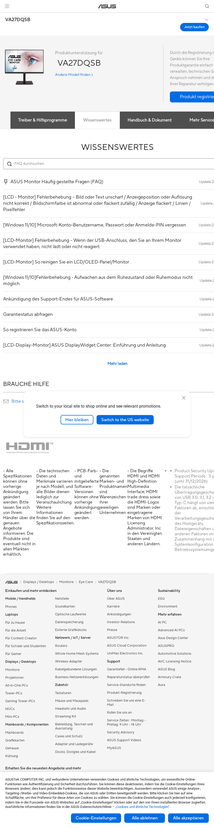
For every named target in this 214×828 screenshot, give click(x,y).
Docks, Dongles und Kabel (75, 752)
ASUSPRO (166, 646)
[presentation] (6, 401)
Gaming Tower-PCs (20, 701)
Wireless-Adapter (68, 661)
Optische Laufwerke (70, 614)
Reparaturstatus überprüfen (128, 677)
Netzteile (62, 599)
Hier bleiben (77, 419)
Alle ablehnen (145, 818)
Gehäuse (12, 748)
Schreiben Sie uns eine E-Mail (126, 702)
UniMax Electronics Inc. (125, 653)
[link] (107, 6)
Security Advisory (120, 732)
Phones (11, 607)
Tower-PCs (13, 693)
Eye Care (86, 582)
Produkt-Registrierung (124, 693)
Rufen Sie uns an (119, 712)
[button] (7, 6)
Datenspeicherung (69, 622)
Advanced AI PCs (171, 630)
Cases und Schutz (68, 736)
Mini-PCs (12, 717)
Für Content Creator (21, 638)
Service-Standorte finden (126, 685)
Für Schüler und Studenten (25, 646)
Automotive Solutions (174, 654)
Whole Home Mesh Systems (77, 654)
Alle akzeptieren (188, 818)
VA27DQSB (17, 20)
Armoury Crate (169, 677)
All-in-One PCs (16, 685)
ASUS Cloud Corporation (126, 645)
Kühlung (11, 756)
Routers (61, 646)
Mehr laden (118, 363)
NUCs (10, 709)
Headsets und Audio (70, 709)
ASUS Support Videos (124, 740)
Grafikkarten (15, 740)
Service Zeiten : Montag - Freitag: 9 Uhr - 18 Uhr (126, 722)
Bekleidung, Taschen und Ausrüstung (74, 726)
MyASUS (114, 748)
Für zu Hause (15, 623)
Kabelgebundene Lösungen (76, 669)
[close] (184, 398)
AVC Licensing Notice (174, 661)
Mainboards (14, 733)
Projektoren (14, 678)
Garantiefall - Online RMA (126, 669)
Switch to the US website (125, 419)
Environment (167, 606)
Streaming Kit (65, 716)
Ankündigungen (119, 614)
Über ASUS (116, 599)
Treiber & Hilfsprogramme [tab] (42, 120)
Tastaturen (63, 693)
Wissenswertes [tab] (97, 120)
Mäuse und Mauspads (71, 701)
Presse (112, 630)
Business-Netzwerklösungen (76, 677)
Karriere (113, 606)
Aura (161, 685)
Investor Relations (121, 622)
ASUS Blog (166, 669)
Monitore (12, 670)
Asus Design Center (173, 638)
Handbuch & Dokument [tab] (150, 120)
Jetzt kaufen (194, 27)
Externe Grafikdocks (71, 630)
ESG (161, 599)
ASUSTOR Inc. (118, 638)
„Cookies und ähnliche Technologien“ (142, 807)
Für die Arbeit (15, 630)
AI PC (162, 622)
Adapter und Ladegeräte (74, 744)
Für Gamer (13, 654)
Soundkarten (65, 606)
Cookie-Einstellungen (96, 818)
